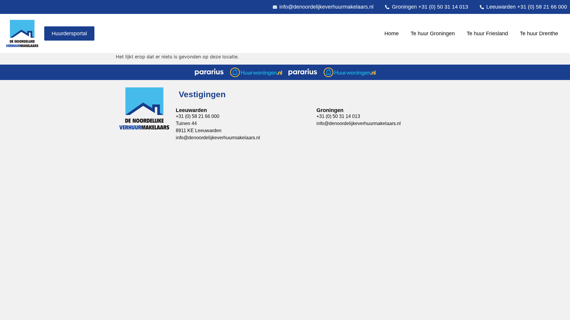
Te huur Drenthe (539, 33)
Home (391, 33)
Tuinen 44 (186, 123)
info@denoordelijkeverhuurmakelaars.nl (218, 137)
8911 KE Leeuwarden (198, 130)
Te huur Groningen (433, 33)
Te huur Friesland (487, 33)
